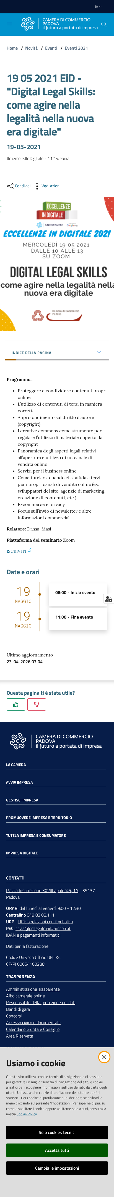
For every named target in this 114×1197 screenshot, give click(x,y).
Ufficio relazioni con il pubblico (45, 921)
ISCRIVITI (16, 551)
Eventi (51, 48)
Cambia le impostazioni (57, 1168)
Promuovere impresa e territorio (39, 817)
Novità (31, 48)
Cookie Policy (27, 1114)
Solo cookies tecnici (57, 1132)
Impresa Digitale (22, 853)
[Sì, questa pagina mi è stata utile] (16, 704)
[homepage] (59, 24)
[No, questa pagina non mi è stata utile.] (36, 704)
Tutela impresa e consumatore (36, 835)
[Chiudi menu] (94, 11)
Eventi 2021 (76, 48)
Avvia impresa (19, 782)
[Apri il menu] (9, 24)
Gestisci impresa (22, 800)
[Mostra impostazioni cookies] (108, 599)
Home (12, 48)
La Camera (16, 764)
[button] (104, 24)
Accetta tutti (57, 1150)
